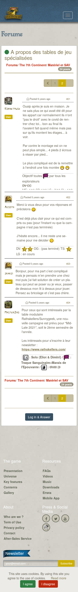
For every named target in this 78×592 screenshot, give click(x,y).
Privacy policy (14, 527)
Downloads (51, 487)
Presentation (13, 471)
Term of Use (12, 522)
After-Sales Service (18, 538)
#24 (68, 302)
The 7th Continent (32, 65)
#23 (68, 263)
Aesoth (9, 207)
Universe (10, 476)
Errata (47, 492)
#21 (68, 99)
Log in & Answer (39, 417)
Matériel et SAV (59, 65)
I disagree (48, 584)
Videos (48, 476)
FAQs (47, 471)
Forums (12, 65)
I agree (28, 584)
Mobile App (51, 498)
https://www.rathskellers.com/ (44, 349)
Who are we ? (14, 516)
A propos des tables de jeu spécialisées (38, 54)
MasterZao (12, 312)
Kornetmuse (12, 109)
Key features (13, 481)
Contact (9, 533)
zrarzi (9, 273)
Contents (10, 487)
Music (47, 481)
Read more (58, 578)
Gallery (9, 492)
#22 (68, 197)
